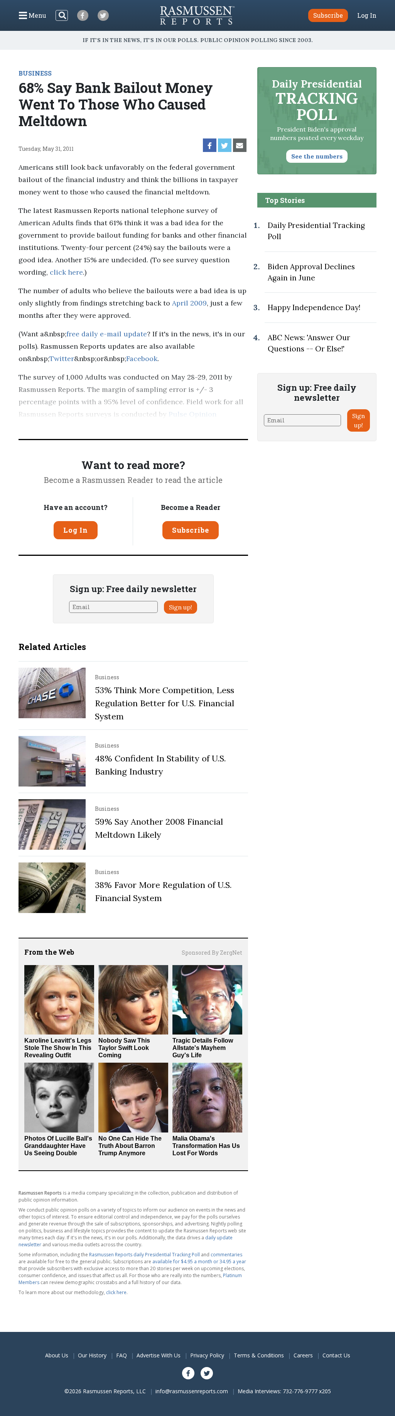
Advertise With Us (159, 1355)
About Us (56, 1355)
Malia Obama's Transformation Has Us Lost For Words (206, 1145)
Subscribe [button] (328, 15)
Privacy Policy (207, 1355)
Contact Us (336, 1355)
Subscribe (190, 530)
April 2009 (189, 303)
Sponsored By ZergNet (212, 952)
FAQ (121, 1355)
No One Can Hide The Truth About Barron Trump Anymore (130, 1145)
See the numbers (317, 156)
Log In (366, 15)
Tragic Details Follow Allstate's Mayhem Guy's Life (202, 1047)
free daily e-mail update (106, 333)
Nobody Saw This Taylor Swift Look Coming (124, 1047)
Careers (303, 1355)
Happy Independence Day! (314, 307)
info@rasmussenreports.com (191, 1391)
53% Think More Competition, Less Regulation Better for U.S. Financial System (164, 703)
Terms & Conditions (259, 1355)
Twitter (61, 358)
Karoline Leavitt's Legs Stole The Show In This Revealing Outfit (57, 1047)
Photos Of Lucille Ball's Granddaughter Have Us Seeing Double (58, 1145)
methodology (126, 426)
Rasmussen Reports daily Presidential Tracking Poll (144, 1254)
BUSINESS (35, 73)
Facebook (141, 358)
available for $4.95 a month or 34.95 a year (199, 1261)
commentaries (226, 1254)
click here (66, 272)
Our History (92, 1355)
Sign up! (180, 607)
